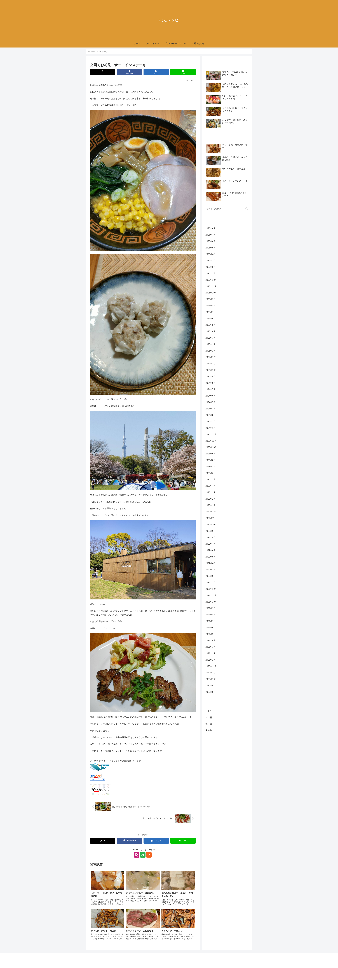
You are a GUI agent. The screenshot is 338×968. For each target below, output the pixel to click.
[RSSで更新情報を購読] (149, 855)
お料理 (95, 829)
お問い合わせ (243, 960)
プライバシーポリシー (226, 960)
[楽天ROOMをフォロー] (136, 855)
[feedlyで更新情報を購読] (142, 855)
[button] (246, 208)
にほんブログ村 (97, 779)
